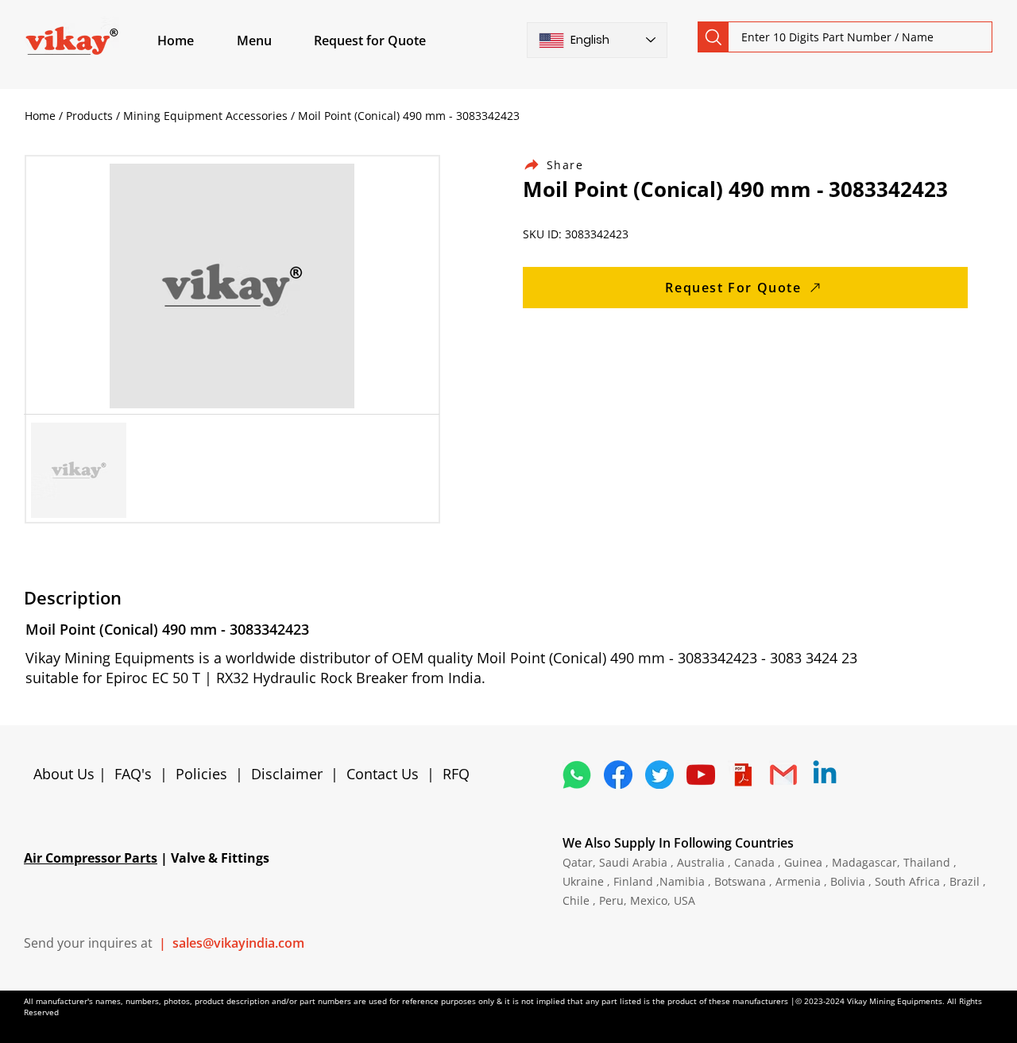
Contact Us (382, 773)
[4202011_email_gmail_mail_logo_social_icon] (783, 774)
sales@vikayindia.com (238, 943)
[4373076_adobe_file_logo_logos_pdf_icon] (742, 774)
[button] (272, 40)
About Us (66, 773)
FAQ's (133, 773)
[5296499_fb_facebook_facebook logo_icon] (618, 774)
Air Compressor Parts (90, 858)
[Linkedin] (824, 774)
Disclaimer (291, 773)
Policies (201, 773)
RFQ (456, 773)
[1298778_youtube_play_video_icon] (700, 774)
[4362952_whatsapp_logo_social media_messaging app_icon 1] (577, 774)
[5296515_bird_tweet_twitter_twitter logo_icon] (659, 774)
